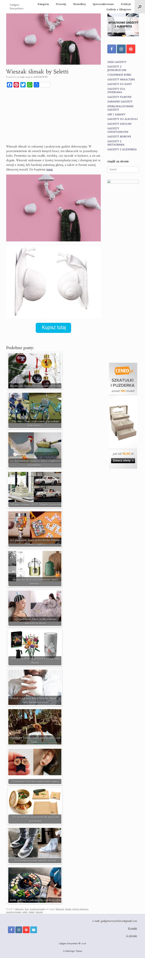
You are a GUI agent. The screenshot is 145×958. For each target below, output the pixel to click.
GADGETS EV (40, 77)
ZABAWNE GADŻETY (119, 101)
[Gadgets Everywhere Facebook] (111, 49)
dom (27, 909)
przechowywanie (37, 909)
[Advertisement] (53, 116)
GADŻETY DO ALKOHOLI (122, 119)
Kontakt (132, 928)
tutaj (49, 169)
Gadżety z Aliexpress (118, 9)
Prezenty (61, 4)
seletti (25, 912)
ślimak (31, 912)
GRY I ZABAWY (116, 114)
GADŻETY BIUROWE (119, 136)
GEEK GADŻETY (116, 62)
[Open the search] (140, 6)
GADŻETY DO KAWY (119, 84)
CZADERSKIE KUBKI (119, 74)
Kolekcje (126, 4)
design (68, 909)
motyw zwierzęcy (80, 909)
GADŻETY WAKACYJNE (121, 79)
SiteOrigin (70, 951)
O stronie (131, 935)
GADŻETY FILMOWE (119, 97)
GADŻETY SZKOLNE (119, 123)
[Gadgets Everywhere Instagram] (121, 49)
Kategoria (43, 4)
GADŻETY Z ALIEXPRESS (122, 149)
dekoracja (19, 909)
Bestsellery (79, 4)
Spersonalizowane (103, 4)
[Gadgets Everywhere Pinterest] (130, 49)
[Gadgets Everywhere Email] (33, 929)
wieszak (39, 912)
